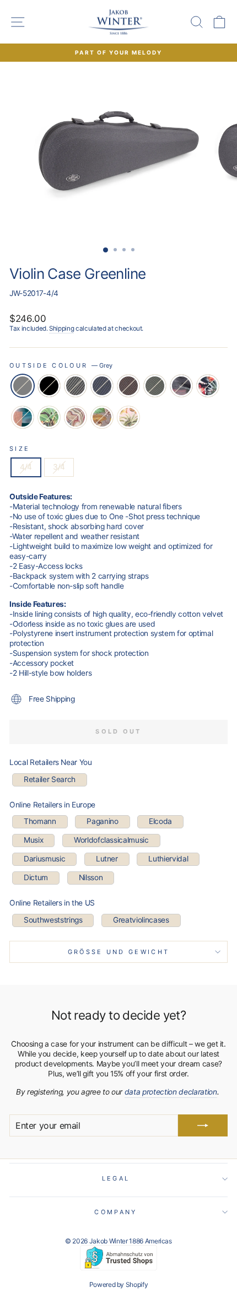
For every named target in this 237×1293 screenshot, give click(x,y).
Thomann (40, 821)
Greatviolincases (141, 919)
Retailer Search (50, 779)
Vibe (181, 386)
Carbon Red (128, 386)
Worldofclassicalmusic (111, 840)
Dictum (36, 877)
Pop (23, 417)
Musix (33, 840)
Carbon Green (155, 386)
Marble (75, 417)
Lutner (107, 858)
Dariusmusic (44, 858)
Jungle (49, 417)
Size (19, 448)
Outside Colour (60, 365)
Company (115, 1212)
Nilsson (91, 877)
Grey (23, 386)
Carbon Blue (102, 386)
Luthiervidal (168, 858)
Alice (208, 386)
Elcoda (160, 821)
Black (49, 386)
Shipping (61, 328)
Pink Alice (128, 417)
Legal (116, 1178)
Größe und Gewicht (119, 952)
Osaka (102, 417)
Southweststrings (53, 919)
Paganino (102, 821)
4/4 (26, 466)
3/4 (59, 466)
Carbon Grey (75, 386)
